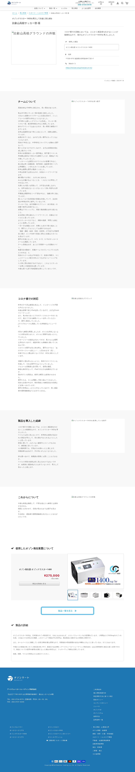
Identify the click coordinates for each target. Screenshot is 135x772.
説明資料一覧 (98, 720)
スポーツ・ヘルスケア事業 (101, 737)
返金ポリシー (98, 699)
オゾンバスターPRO (55, 730)
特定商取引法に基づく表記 (103, 696)
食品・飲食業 (96, 747)
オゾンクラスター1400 (17, 734)
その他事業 (96, 754)
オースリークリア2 (16, 737)
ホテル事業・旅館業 (99, 730)
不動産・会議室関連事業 (100, 740)
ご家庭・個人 (96, 750)
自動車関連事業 (97, 744)
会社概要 (98, 8)
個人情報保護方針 (99, 693)
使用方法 (96, 716)
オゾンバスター (53, 727)
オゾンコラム (98, 713)
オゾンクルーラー (15, 727)
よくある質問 (86, 8)
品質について (38, 8)
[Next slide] (120, 595)
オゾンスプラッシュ (55, 737)
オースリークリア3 (16, 730)
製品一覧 (52, 8)
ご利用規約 (97, 689)
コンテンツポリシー (100, 703)
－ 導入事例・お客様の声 (100, 727)
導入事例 (74, 8)
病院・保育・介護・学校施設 (102, 734)
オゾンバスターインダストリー (59, 734)
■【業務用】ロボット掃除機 (57, 740)
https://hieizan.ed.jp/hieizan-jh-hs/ (79, 68)
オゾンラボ (97, 709)
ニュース (96, 706)
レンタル (64, 8)
